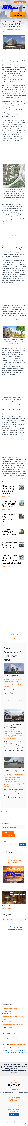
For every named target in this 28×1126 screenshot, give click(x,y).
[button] (20, 2)
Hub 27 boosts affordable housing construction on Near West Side (13, 725)
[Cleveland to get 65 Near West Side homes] (21, 503)
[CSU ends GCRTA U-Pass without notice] (21, 531)
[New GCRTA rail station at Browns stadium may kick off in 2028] (21, 557)
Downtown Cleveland (13, 781)
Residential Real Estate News (14, 737)
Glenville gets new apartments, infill (8, 518)
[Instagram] (14, 1085)
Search (4, 841)
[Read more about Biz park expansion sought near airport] (14, 668)
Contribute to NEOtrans (14, 1099)
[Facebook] (9, 1085)
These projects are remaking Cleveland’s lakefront (9, 489)
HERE (9, 908)
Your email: (5, 823)
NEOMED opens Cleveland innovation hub (9, 545)
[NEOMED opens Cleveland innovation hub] (21, 544)
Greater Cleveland (12, 685)
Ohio (5, 785)
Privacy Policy (14, 1088)
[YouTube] (16, 1085)
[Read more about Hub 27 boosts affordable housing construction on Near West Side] (14, 715)
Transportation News (12, 785)
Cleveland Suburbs (17, 774)
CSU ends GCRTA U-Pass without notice (9, 532)
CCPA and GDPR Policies (14, 1090)
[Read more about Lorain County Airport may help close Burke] (14, 762)
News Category (7, 852)
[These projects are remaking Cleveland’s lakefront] (21, 487)
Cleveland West (19, 679)
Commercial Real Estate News (12, 681)
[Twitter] (11, 1085)
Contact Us (14, 1080)
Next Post (14, 639)
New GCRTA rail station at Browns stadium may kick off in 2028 (11, 559)
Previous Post (14, 634)
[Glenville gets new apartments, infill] (21, 516)
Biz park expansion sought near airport (14, 676)
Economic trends (8, 783)
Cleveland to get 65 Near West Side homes (10, 503)
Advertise (14, 1082)
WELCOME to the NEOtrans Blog (14, 861)
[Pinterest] (19, 1085)
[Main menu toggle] (24, 7)
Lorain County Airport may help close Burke (14, 771)
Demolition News (8, 779)
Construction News (9, 683)
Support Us (14, 1114)
